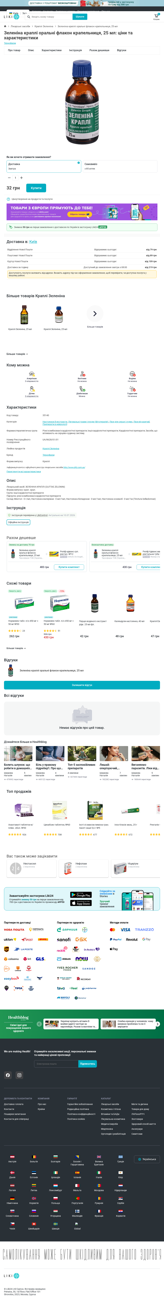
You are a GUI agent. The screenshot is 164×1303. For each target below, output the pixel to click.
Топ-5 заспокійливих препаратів (81, 766)
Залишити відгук (82, 685)
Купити (36, 188)
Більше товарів (16, 354)
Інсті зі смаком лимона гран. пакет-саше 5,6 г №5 (94, 826)
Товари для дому (140, 1109)
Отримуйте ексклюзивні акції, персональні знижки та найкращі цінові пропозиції (65, 1053)
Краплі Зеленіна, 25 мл (20, 329)
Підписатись (87, 1063)
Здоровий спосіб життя (143, 1124)
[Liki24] (11, 1276)
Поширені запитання (88, 11)
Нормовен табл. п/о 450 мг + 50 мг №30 (23, 622)
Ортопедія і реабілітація (113, 1134)
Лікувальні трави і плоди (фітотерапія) (88, 421)
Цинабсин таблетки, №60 (57, 824)
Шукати (80, 16)
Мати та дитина (139, 1104)
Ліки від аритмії (141, 421)
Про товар (14, 50)
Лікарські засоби (20, 26)
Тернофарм (10, 43)
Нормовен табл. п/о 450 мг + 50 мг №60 (59, 622)
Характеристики (52, 50)
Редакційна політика (78, 1109)
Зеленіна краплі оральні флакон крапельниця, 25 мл (29, 553)
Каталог (36, 11)
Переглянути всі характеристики (24, 471)
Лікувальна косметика (113, 1119)
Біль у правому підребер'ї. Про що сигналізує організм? (50, 766)
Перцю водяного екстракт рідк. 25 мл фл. (93, 623)
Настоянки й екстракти (55, 421)
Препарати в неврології (55, 424)
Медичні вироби (109, 1124)
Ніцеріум (133, 863)
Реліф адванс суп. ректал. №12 (69, 552)
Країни (41, 1109)
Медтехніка (107, 1129)
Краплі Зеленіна (44, 26)
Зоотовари (137, 1119)
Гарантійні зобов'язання (80, 1104)
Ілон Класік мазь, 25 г (126, 824)
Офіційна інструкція (18, 522)
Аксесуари (137, 1129)
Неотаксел (29, 863)
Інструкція (75, 50)
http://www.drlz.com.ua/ (74, 467)
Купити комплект (69, 567)
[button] (44, 166)
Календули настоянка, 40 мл (129, 621)
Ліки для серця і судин (120, 421)
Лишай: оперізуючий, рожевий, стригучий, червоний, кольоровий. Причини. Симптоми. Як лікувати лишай (114, 766)
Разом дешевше (99, 50)
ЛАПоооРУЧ (137, 1114)
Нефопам (81, 863)
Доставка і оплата (65, 11)
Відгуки (121, 50)
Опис (31, 50)
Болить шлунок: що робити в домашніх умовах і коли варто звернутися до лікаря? (17, 766)
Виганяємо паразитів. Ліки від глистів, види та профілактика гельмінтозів (144, 766)
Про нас (106, 11)
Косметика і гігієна (111, 1109)
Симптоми (136, 1134)
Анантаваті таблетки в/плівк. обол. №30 (20, 826)
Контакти (48, 11)
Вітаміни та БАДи (110, 1114)
